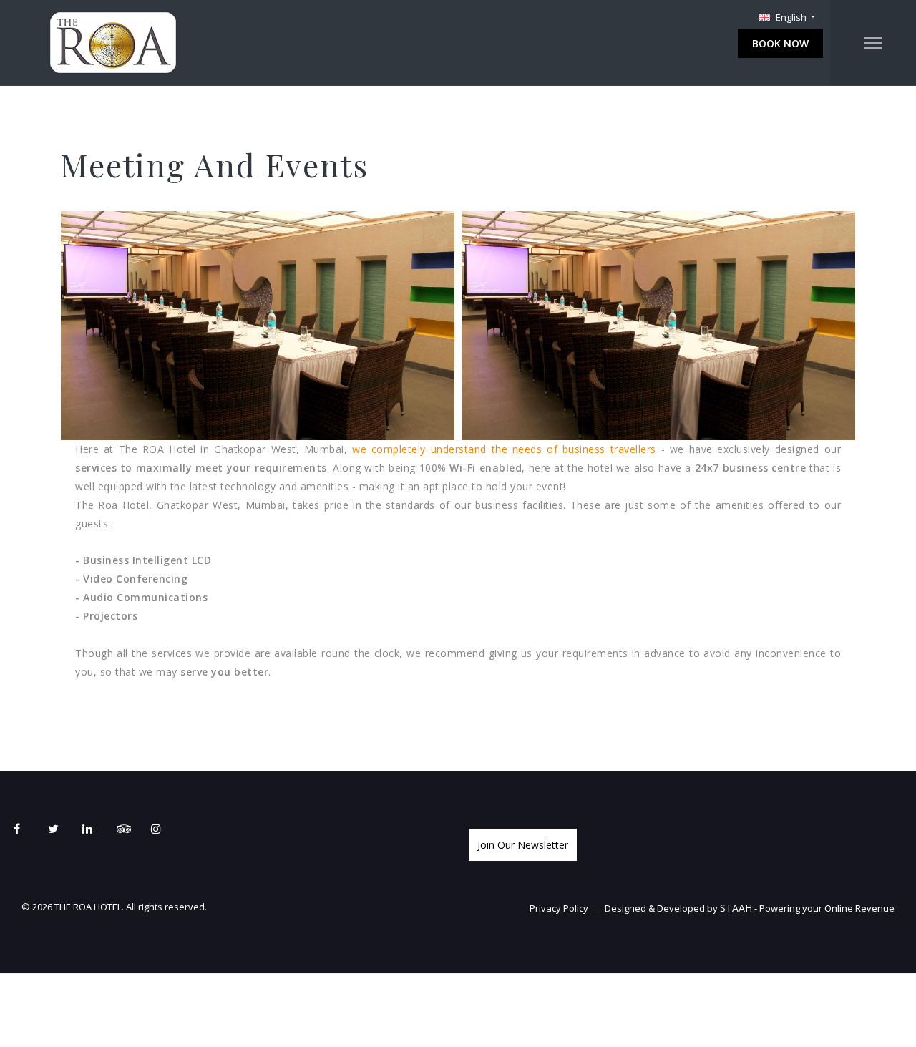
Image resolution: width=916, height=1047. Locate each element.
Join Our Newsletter (522, 845)
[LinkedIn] (96, 828)
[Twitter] (62, 828)
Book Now (780, 43)
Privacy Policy (559, 908)
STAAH (736, 908)
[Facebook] (28, 828)
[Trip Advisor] (131, 828)
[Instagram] (165, 828)
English (791, 17)
